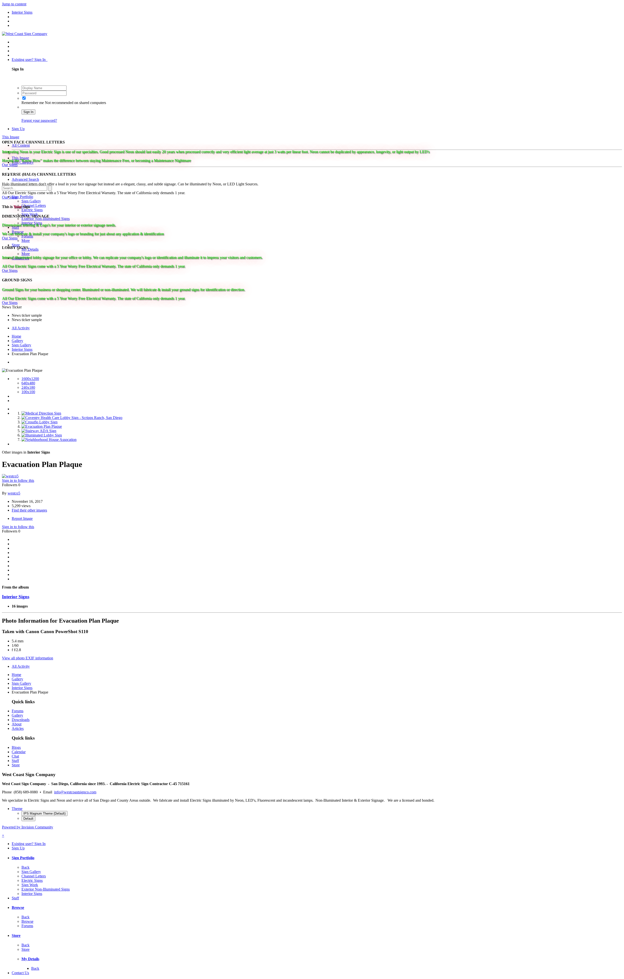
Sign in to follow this (18, 480)
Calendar (19, 752)
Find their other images (29, 510)
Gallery (17, 715)
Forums (17, 711)
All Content (21, 145)
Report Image (22, 518)
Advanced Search (25, 179)
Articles (18, 728)
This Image (20, 158)
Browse (18, 907)
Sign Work (29, 885)
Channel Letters (33, 205)
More (25, 240)
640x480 (28, 383)
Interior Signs (15, 596)
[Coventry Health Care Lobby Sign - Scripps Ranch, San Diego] (71, 418)
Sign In (28, 112)
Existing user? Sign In (30, 59)
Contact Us (20, 973)
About (16, 724)
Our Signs (10, 165)
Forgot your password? (39, 120)
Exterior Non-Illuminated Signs (45, 889)
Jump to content (14, 4)
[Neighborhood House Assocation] (49, 439)
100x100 (28, 392)
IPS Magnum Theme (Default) (44, 813)
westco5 (14, 493)
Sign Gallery (31, 201)
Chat (15, 756)
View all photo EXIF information (27, 658)
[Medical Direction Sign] (41, 413)
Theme (17, 809)
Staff (15, 761)
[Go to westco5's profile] (10, 476)
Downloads (20, 720)
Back (25, 867)
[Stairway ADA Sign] (38, 431)
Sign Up (18, 129)
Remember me (33, 103)
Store (16, 245)
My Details (30, 249)
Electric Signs (32, 210)
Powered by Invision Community (27, 827)
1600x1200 (30, 379)
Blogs (16, 747)
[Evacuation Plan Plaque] (41, 426)
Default (28, 818)
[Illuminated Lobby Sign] (41, 435)
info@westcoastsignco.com (75, 792)
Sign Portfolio (22, 197)
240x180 (28, 387)
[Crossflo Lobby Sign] (39, 422)
